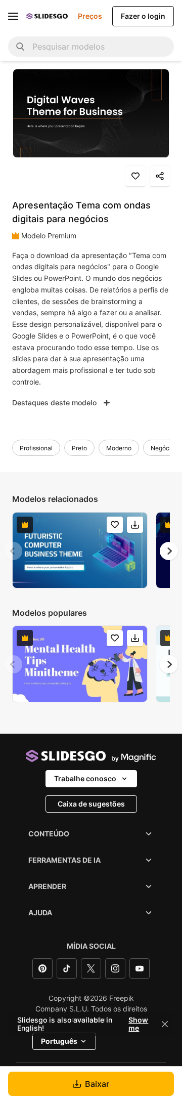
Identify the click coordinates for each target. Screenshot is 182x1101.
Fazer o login (143, 16)
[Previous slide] (13, 551)
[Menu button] (13, 16)
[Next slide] (169, 551)
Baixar (97, 1084)
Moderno (118, 448)
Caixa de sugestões (91, 803)
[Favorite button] (135, 176)
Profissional (36, 448)
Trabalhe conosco (85, 778)
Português (59, 1041)
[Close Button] (165, 1024)
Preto (79, 448)
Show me (138, 1024)
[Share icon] (160, 176)
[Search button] (20, 46)
